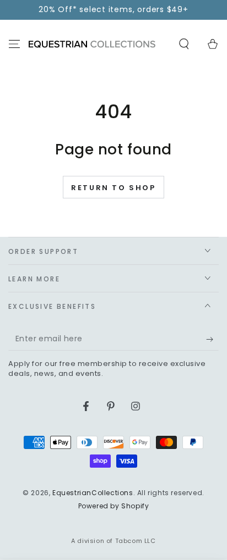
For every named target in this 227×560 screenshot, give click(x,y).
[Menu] (14, 44)
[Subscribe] (212, 340)
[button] (184, 44)
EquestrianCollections (92, 492)
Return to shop (113, 187)
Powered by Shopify (113, 506)
